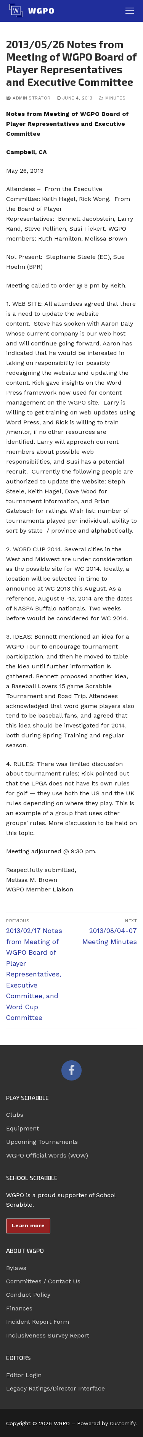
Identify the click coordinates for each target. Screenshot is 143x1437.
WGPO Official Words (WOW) (47, 1155)
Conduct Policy (28, 1294)
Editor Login (24, 1375)
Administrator (31, 98)
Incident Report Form (37, 1321)
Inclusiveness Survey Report (47, 1335)
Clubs (14, 1114)
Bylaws (16, 1268)
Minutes (114, 98)
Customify (122, 1423)
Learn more (28, 1225)
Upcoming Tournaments (42, 1141)
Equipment (22, 1128)
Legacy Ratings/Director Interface (55, 1388)
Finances (19, 1308)
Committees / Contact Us (43, 1281)
